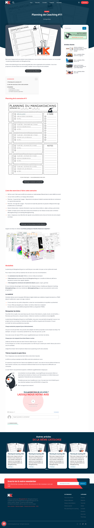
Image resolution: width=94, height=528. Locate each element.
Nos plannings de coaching (71, 508)
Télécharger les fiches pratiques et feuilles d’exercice (33, 224)
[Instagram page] (77, 524)
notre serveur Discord (39, 194)
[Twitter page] (83, 524)
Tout (31, 2)
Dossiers (83, 511)
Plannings (47, 11)
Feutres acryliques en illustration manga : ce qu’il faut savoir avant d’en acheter (80, 49)
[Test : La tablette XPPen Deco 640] (69, 72)
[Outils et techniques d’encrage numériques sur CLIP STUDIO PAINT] (69, 66)
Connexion (84, 2)
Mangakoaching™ (15, 524)
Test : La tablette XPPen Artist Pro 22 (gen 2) (79, 55)
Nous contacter (11, 506)
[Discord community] (85, 524)
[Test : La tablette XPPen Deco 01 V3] (69, 60)
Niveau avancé (68, 506)
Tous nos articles (68, 497)
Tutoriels (37, 2)
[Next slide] (86, 457)
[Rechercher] (84, 28)
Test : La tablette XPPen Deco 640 (79, 72)
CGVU (37, 506)
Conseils (44, 2)
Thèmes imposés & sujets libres (16, 91)
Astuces (83, 497)
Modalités (10, 87)
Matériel (51, 2)
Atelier (82, 506)
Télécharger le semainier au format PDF (33, 182)
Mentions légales (19, 506)
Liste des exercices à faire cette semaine (18, 84)
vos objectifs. (51, 316)
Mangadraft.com (23, 499)
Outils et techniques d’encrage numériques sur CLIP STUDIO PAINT (80, 66)
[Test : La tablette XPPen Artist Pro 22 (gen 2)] (69, 55)
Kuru (49, 19)
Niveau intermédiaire (69, 503)
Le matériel (12, 88)
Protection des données (29, 506)
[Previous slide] (8, 457)
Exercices (83, 514)
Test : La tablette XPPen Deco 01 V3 (79, 60)
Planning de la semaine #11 (15, 82)
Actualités (59, 2)
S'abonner (82, 483)
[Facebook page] (80, 524)
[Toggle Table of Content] (35, 79)
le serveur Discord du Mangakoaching (27, 278)
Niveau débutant (68, 500)
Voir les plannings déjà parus (33, 71)
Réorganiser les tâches (14, 90)
